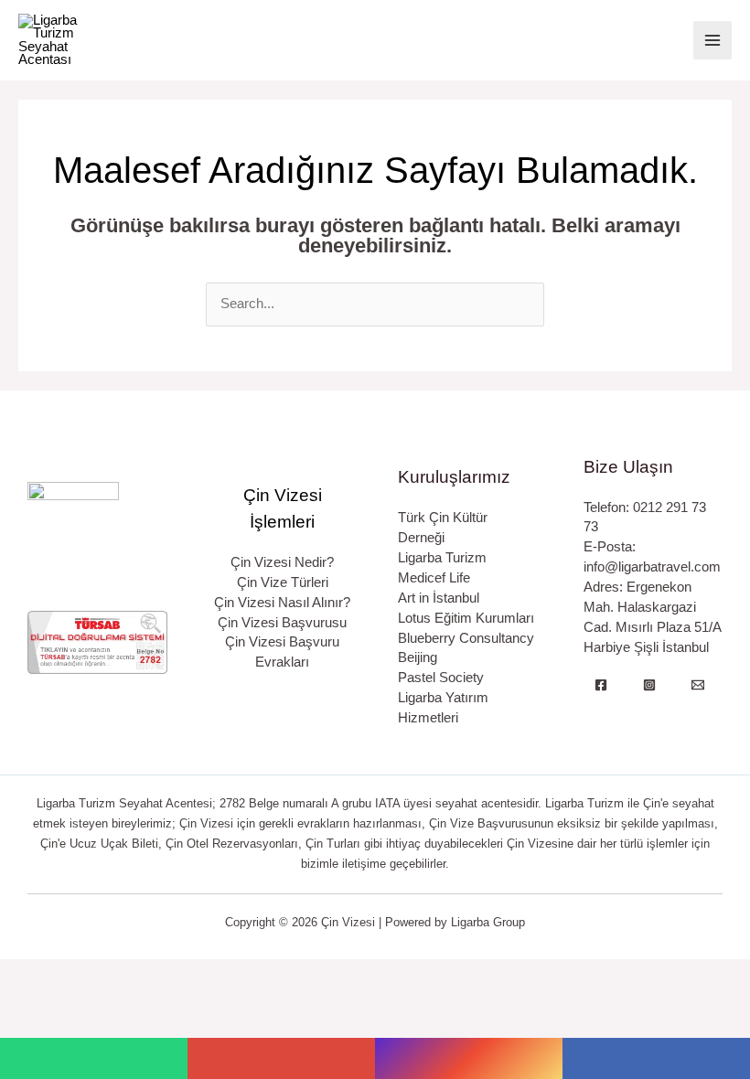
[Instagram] (649, 685)
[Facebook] (601, 685)
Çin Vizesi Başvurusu (282, 622)
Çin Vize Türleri (282, 582)
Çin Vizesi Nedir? (282, 562)
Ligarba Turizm (442, 557)
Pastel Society (441, 677)
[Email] (697, 685)
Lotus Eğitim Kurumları (466, 618)
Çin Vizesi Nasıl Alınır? (282, 602)
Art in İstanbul (438, 598)
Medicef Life (434, 578)
